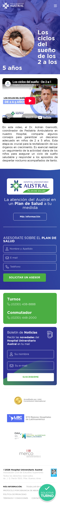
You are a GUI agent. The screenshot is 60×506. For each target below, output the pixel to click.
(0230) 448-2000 (23, 317)
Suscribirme (31, 377)
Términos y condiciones (15, 498)
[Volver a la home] (13, 7)
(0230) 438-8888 (23, 304)
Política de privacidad (15, 494)
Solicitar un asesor (24, 277)
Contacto (37, 498)
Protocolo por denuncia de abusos (21, 490)
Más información (30, 216)
